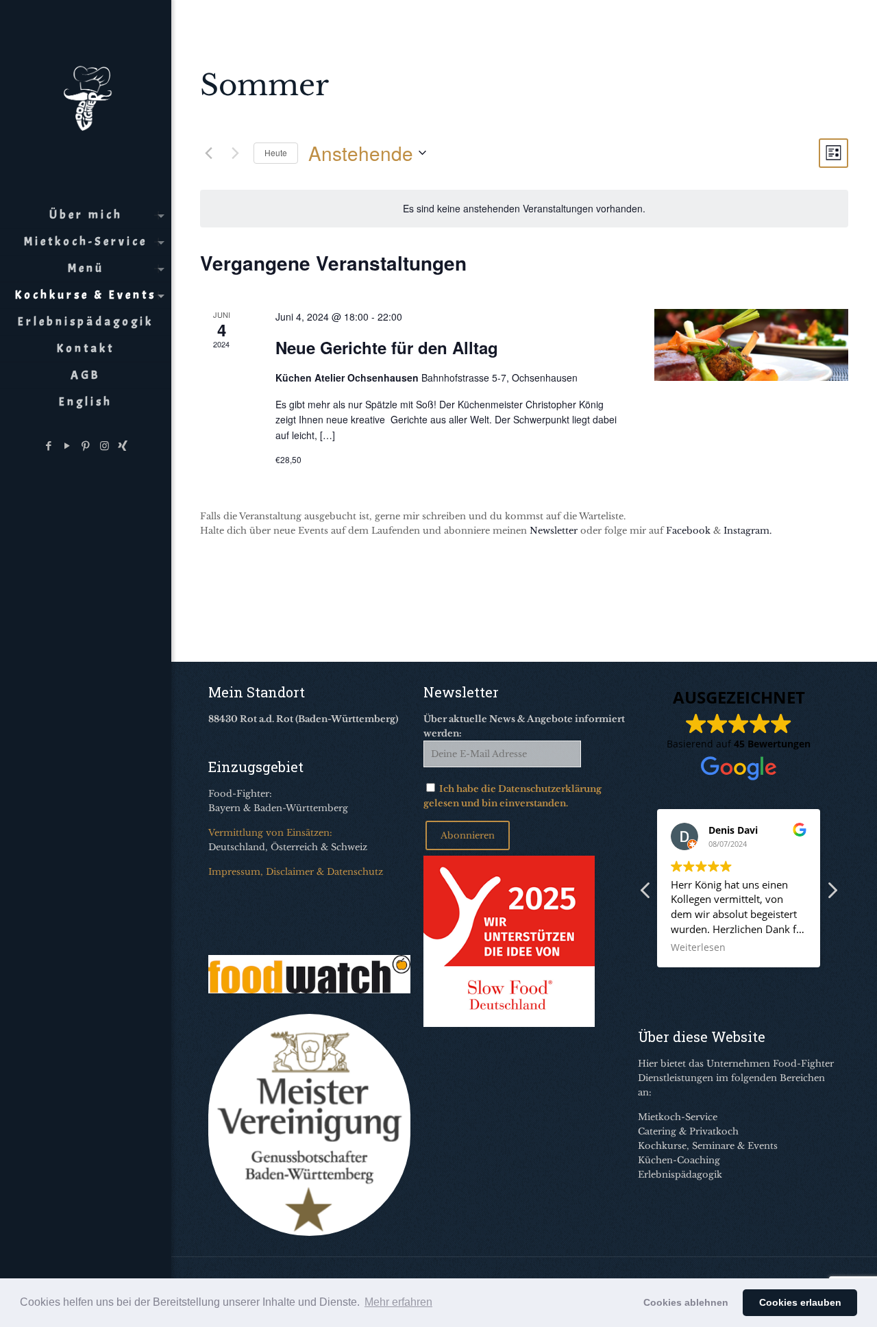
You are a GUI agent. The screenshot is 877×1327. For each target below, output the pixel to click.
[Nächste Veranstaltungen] (235, 153)
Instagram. (747, 530)
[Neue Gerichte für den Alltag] (751, 344)
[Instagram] (104, 445)
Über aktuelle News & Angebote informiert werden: (524, 726)
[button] (832, 894)
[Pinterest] (86, 445)
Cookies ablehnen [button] (685, 1302)
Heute (275, 152)
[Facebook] (49, 445)
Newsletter (554, 530)
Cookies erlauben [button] (800, 1302)
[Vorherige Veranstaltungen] (208, 153)
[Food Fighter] (85, 96)
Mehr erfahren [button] (398, 1302)
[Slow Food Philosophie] (509, 1024)
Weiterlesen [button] (698, 947)
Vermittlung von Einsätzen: (270, 833)
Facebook (688, 530)
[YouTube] (67, 445)
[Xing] (123, 445)
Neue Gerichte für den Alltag (386, 347)
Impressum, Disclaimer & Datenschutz (295, 872)
